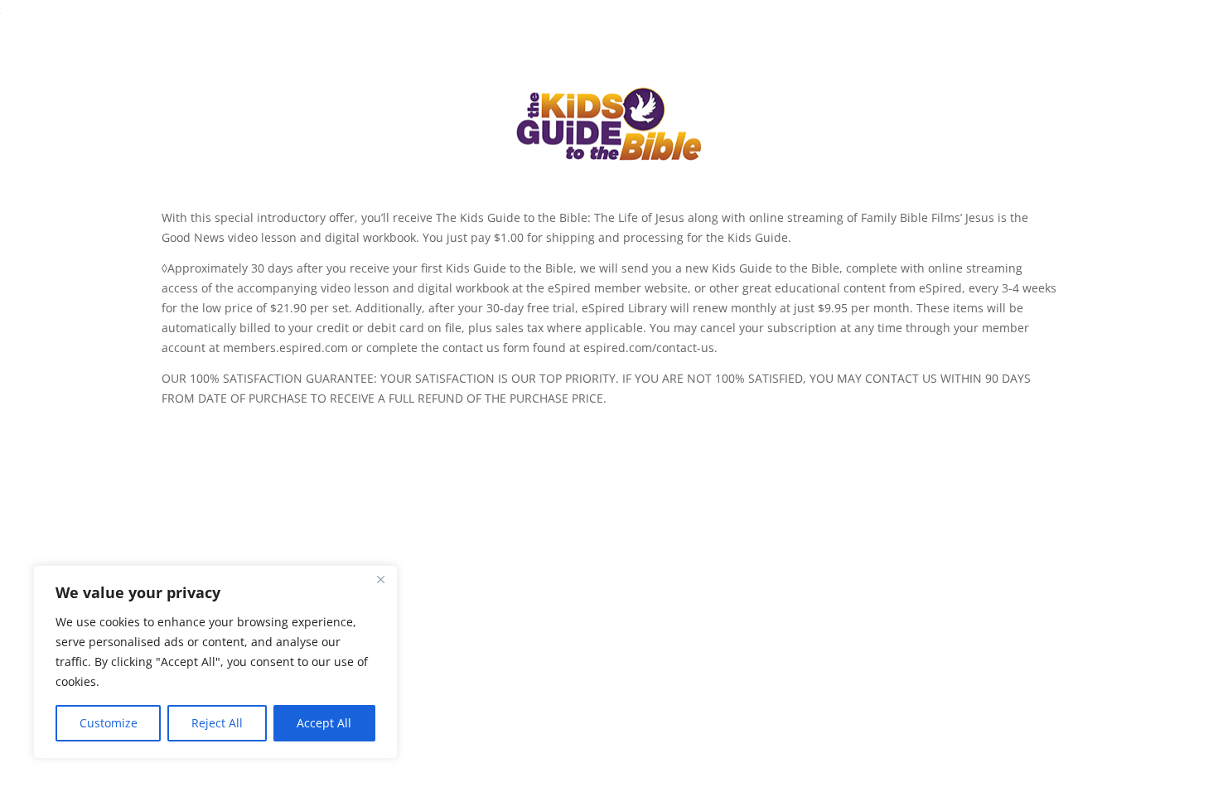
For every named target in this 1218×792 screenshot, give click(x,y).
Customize (109, 723)
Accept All (324, 723)
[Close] (380, 579)
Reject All (217, 723)
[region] (215, 662)
